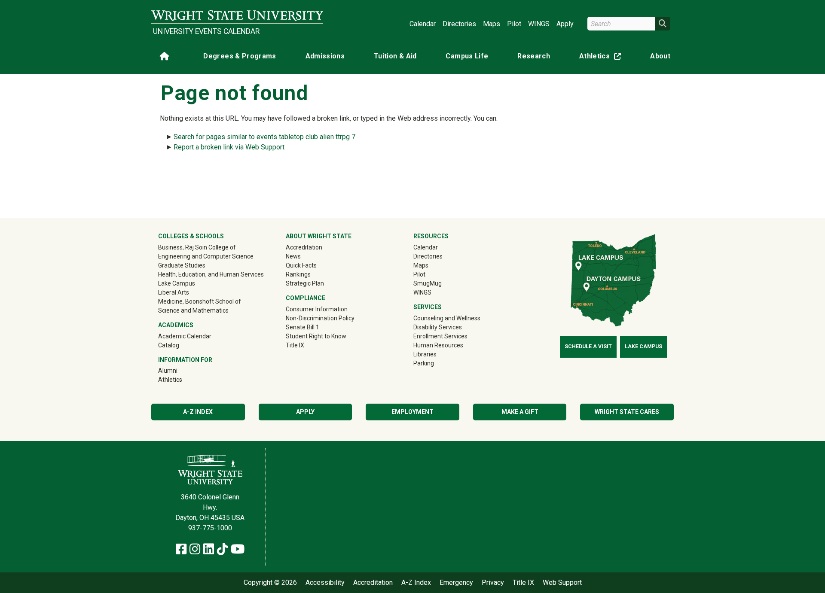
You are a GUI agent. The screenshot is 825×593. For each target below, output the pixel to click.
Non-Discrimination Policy (320, 318)
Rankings (298, 274)
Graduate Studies (181, 265)
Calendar (422, 24)
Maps (491, 24)
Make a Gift (519, 411)
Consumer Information (317, 309)
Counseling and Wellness (446, 318)
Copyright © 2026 (270, 582)
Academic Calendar (184, 336)
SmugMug (439, 283)
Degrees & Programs (239, 56)
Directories (459, 24)
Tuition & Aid (395, 56)
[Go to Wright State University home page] (237, 15)
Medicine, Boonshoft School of (199, 301)
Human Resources (438, 345)
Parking (423, 363)
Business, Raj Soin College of (197, 247)
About (660, 56)
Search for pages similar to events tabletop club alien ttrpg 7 (264, 137)
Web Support (562, 582)
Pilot (514, 24)
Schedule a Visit (588, 347)
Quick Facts (301, 265)
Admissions (325, 56)
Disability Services (437, 327)
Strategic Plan (305, 283)
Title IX (295, 345)
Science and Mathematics (193, 310)
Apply (565, 24)
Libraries (425, 354)
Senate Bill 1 (302, 327)
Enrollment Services (440, 336)
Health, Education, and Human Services (211, 274)
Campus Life (467, 56)
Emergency (456, 582)
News (293, 256)
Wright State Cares (627, 411)
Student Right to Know (316, 336)
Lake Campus (176, 283)
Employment (412, 411)
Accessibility (325, 582)
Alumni (180, 370)
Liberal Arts (173, 292)
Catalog (168, 345)
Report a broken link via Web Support (229, 147)
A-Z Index (198, 411)
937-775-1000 (210, 528)
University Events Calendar (206, 31)
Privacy (493, 582)
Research (533, 56)
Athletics (602, 58)
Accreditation (304, 247)
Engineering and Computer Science (206, 256)
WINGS (539, 24)
